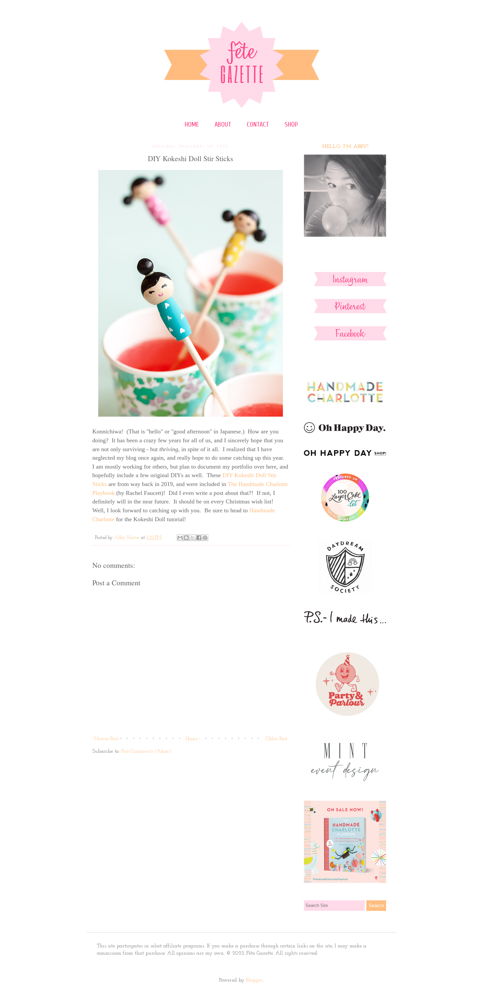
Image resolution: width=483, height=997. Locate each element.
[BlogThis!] (186, 537)
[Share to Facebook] (199, 537)
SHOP (291, 124)
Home (191, 739)
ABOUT (223, 124)
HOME (192, 124)
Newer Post (106, 739)
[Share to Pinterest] (205, 537)
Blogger (254, 980)
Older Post (276, 739)
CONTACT (258, 124)
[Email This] (180, 537)
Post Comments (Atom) (146, 751)
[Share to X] (192, 537)
